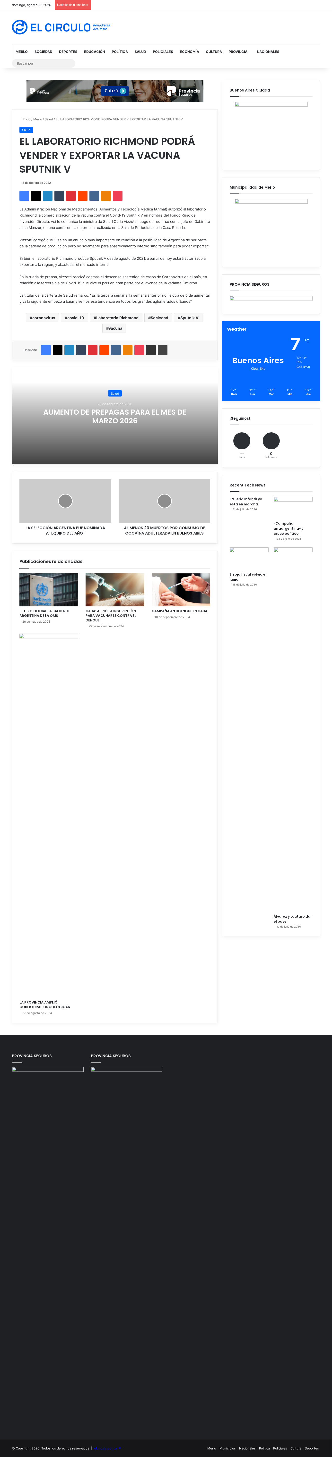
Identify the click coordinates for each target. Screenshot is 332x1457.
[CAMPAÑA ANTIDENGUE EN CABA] (181, 589)
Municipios (227, 1448)
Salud (140, 52)
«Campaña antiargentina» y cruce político (288, 528)
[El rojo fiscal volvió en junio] (249, 558)
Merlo (22, 52)
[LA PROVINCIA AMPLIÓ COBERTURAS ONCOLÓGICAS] (48, 816)
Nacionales (268, 52)
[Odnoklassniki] (106, 196)
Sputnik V (189, 317)
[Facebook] (24, 196)
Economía (189, 52)
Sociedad (43, 52)
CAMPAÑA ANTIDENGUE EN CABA (179, 611)
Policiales (163, 52)
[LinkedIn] (47, 196)
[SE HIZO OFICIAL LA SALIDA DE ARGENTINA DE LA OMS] (48, 589)
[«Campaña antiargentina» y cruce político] (293, 508)
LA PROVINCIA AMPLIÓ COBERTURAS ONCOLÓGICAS (44, 1004)
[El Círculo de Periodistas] (61, 27)
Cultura (214, 52)
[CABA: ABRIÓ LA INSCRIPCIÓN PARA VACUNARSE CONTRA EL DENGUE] (115, 589)
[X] (36, 196)
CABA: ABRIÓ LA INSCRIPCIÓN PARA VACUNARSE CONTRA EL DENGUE (111, 616)
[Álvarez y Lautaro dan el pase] (293, 729)
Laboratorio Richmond (117, 317)
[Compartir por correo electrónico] (151, 350)
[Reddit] (82, 196)
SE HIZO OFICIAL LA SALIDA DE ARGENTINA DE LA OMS (44, 613)
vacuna (115, 328)
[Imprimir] (162, 350)
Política (120, 52)
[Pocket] (117, 196)
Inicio (26, 119)
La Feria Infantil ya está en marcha (246, 502)
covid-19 (75, 317)
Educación (94, 52)
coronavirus (43, 317)
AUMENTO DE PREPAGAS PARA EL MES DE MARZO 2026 (114, 416)
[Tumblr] (59, 196)
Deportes (68, 52)
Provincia (238, 52)
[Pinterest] (71, 196)
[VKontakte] (94, 196)
